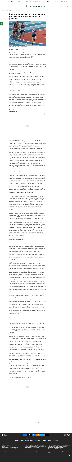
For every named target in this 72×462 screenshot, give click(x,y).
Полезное (59, 438)
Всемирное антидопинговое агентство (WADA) (18, 377)
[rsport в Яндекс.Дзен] (29, 435)
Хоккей (31, 438)
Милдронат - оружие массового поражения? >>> (21, 192)
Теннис (52, 438)
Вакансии (3, 446)
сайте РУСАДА (38, 140)
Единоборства (41, 438)
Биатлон (24, 438)
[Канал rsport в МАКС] (25, 435)
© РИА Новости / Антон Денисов (14, 46)
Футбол (12, 438)
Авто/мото (36, 438)
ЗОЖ (28, 438)
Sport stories (47, 438)
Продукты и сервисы (29, 440)
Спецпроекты (17, 440)
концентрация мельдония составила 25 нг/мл (19, 301)
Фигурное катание (18, 438)
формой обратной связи (58, 447)
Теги (55, 438)
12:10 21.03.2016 (5, 10)
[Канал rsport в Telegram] (42, 435)
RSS (53, 440)
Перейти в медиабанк (23, 46)
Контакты (49, 440)
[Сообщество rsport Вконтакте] (34, 435)
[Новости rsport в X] (47, 435)
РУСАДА (29, 377)
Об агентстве (43, 440)
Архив (56, 440)
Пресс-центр (37, 440)
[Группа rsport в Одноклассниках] (38, 435)
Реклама (22, 440)
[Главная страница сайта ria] (32, 6)
